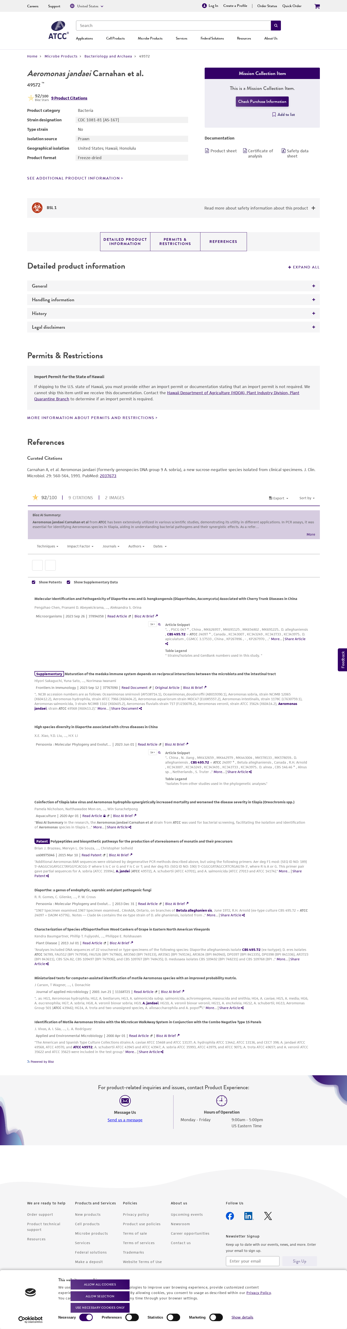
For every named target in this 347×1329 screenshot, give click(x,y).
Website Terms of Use (142, 1261)
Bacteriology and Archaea (108, 56)
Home (32, 56)
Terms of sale (135, 1233)
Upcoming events (187, 1214)
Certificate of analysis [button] (260, 153)
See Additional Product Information (73, 178)
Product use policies (142, 1224)
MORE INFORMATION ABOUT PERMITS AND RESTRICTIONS (90, 418)
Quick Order (291, 6)
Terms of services (139, 1243)
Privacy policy (136, 1214)
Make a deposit (89, 1261)
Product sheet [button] (224, 150)
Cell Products (115, 38)
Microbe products (91, 1233)
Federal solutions (91, 1252)
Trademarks (133, 1252)
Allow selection (100, 1296)
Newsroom (180, 1224)
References (223, 242)
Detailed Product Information (125, 242)
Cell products (87, 1224)
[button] (276, 26)
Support (54, 6)
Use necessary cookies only (100, 1307)
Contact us (181, 1243)
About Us (270, 38)
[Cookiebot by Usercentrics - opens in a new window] (30, 1319)
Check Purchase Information (262, 101)
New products (88, 1214)
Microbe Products (150, 38)
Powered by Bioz (42, 1062)
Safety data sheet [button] (298, 153)
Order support (40, 1214)
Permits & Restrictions (175, 242)
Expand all (306, 267)
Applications (84, 38)
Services (181, 38)
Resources (244, 38)
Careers (32, 6)
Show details (242, 1317)
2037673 (108, 475)
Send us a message (125, 1120)
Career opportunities (190, 1233)
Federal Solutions (212, 38)
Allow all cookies (100, 1284)
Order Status (267, 6)
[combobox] (173, 26)
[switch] (132, 1317)
